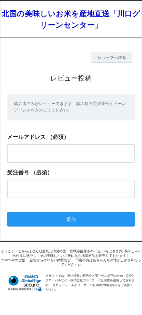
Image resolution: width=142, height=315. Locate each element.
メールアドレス (26, 137)
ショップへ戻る (111, 57)
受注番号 (18, 172)
